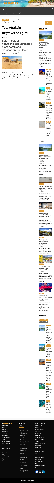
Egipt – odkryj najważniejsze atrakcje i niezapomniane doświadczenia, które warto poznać (17, 47)
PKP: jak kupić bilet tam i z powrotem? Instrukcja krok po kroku (45, 188)
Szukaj (40, 20)
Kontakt (4, 461)
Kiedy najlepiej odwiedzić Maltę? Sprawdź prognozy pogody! (49, 391)
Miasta (45, 9)
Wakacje (12, 13)
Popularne (43, 319)
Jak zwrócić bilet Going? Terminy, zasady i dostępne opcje (45, 297)
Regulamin (4, 459)
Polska (9, 9)
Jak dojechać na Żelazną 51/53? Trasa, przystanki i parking (45, 214)
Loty (39, 9)
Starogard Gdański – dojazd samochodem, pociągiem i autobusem (24, 443)
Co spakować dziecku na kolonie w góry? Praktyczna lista (45, 268)
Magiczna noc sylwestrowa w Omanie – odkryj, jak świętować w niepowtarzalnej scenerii (49, 370)
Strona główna (6, 453)
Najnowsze (43, 322)
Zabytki (19, 13)
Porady (5, 13)
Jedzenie (33, 9)
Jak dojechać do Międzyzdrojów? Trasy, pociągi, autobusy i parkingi (49, 334)
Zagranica (16, 9)
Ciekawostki (25, 9)
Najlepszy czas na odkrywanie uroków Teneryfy (49, 351)
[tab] (43, 320)
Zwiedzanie (27, 13)
